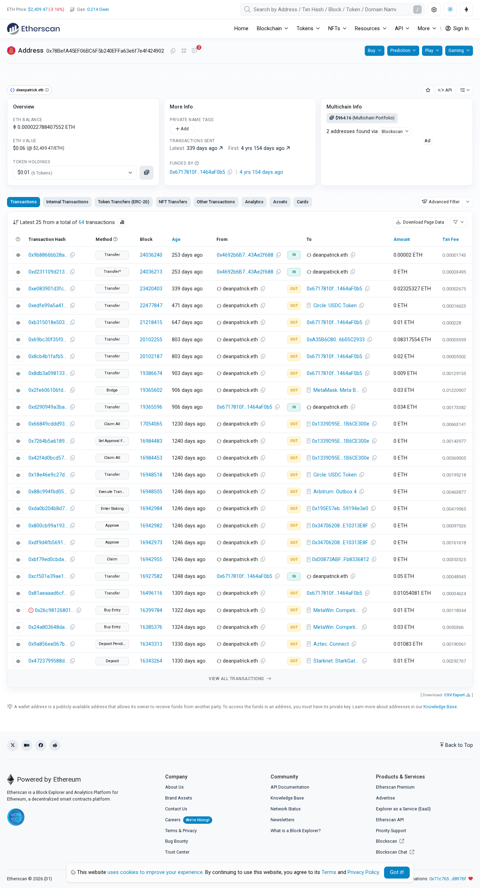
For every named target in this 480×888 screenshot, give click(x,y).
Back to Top (459, 745)
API (448, 90)
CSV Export (454, 694)
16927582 (151, 576)
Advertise (385, 798)
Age (176, 239)
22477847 (151, 306)
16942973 (151, 543)
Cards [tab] (303, 201)
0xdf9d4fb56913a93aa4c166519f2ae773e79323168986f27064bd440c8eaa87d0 (48, 543)
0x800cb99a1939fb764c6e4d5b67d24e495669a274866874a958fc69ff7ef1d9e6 (48, 526)
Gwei (98, 9)
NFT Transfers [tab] (173, 201)
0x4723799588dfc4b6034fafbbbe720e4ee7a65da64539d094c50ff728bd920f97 (48, 661)
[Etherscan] (33, 28)
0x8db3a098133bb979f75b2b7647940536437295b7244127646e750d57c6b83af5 (48, 373)
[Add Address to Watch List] (428, 90)
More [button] (424, 29)
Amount (402, 239)
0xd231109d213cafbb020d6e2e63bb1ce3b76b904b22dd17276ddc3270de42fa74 (48, 272)
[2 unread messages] (194, 51)
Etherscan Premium (395, 787)
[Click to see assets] (147, 173)
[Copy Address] (173, 51)
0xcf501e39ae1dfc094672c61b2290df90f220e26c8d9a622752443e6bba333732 (48, 576)
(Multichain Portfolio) (365, 117)
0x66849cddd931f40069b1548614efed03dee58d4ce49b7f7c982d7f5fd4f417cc (48, 424)
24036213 (151, 272)
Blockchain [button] (269, 29)
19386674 (151, 373)
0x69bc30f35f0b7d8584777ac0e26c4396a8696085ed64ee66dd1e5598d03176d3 (48, 340)
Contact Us (176, 808)
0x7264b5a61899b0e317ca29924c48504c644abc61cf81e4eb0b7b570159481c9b (48, 441)
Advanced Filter (444, 201)
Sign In (460, 29)
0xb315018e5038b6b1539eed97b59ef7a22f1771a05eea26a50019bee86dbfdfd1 (48, 322)
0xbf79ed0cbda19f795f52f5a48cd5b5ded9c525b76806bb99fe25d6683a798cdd (48, 560)
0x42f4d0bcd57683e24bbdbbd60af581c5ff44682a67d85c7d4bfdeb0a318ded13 (48, 458)
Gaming (456, 50)
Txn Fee (450, 239)
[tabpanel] (240, 449)
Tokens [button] (305, 29)
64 (81, 222)
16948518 (151, 475)
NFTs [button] (334, 29)
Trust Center (177, 852)
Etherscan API (390, 819)
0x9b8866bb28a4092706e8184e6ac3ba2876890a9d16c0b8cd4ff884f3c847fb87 (48, 255)
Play (429, 50)
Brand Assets (178, 798)
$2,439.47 (37, 9)
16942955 (151, 560)
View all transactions (237, 678)
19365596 (151, 407)
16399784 (151, 610)
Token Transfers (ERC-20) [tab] (123, 201)
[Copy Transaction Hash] (72, 255)
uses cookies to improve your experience (155, 872)
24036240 (151, 255)
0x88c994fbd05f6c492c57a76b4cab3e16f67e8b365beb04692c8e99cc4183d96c (48, 492)
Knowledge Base (440, 706)
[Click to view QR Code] (184, 51)
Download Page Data (423, 222)
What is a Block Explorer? (295, 830)
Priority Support (391, 830)
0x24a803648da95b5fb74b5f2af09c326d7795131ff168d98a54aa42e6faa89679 (48, 627)
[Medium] (26, 745)
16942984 (151, 509)
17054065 (151, 424)
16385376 (151, 627)
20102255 (151, 340)
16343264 (151, 661)
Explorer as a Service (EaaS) (403, 808)
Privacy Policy (363, 872)
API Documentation (290, 787)
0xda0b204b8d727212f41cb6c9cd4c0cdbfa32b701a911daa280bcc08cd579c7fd (48, 509)
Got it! (397, 872)
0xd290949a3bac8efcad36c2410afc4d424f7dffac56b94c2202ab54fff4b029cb (48, 407)
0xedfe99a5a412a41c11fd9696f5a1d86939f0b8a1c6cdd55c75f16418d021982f (48, 306)
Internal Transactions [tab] (67, 201)
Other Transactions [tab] (216, 201)
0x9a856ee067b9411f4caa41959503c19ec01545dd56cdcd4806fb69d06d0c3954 (48, 644)
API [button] (399, 29)
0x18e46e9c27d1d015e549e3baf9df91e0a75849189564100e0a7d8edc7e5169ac (48, 475)
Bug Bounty (176, 841)
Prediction (400, 50)
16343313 (151, 644)
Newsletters (282, 819)
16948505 (151, 492)
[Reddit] (54, 745)
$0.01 (35, 173)
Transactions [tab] (24, 201)
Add (184, 128)
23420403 (151, 289)
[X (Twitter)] (12, 745)
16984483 (151, 441)
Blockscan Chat (392, 852)
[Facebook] (40, 745)
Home (241, 29)
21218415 (151, 322)
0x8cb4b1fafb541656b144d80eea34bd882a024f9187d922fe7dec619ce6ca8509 (48, 357)
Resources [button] (367, 29)
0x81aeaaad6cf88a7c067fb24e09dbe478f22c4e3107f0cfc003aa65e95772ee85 (48, 593)
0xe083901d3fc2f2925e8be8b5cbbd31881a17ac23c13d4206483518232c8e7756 (48, 289)
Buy (371, 50)
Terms (171, 830)
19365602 (151, 390)
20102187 (151, 357)
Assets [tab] (280, 201)
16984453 (151, 458)
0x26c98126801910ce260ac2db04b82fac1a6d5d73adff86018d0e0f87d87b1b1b (54, 610)
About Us (174, 787)
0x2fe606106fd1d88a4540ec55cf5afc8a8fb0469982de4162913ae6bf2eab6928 (48, 390)
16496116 (151, 593)
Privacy (190, 830)
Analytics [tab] (254, 201)
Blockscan (392, 131)
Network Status (286, 808)
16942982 (151, 526)
